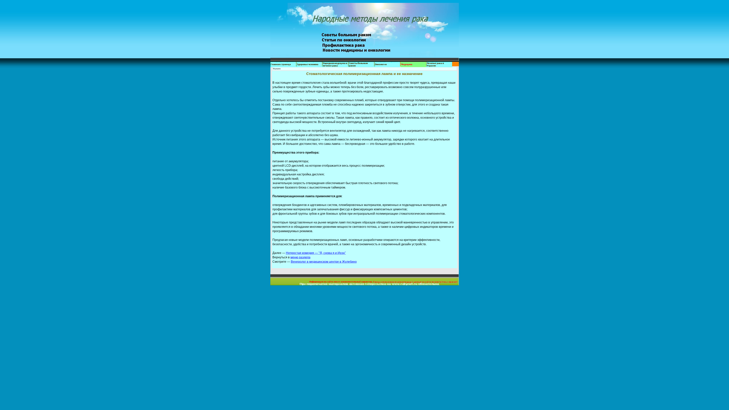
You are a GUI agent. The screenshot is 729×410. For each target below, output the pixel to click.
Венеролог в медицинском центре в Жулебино (324, 261)
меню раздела (300, 257)
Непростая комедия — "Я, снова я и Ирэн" (316, 253)
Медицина (277, 69)
